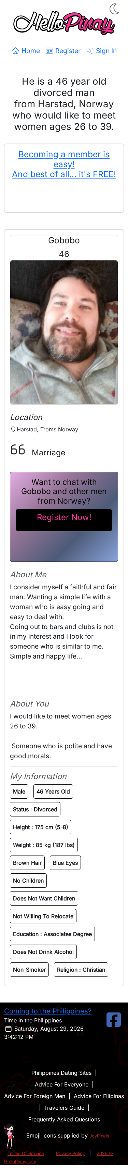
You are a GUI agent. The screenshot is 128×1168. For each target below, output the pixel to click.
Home (30, 51)
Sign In (105, 51)
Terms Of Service (26, 1153)
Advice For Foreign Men (34, 1096)
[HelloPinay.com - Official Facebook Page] (113, 1023)
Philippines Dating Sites (61, 1072)
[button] (115, 8)
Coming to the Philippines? (47, 1011)
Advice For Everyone (61, 1084)
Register (67, 51)
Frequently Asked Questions (64, 1119)
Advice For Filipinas (99, 1096)
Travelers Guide (64, 1107)
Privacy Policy (70, 1153)
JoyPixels (99, 1136)
